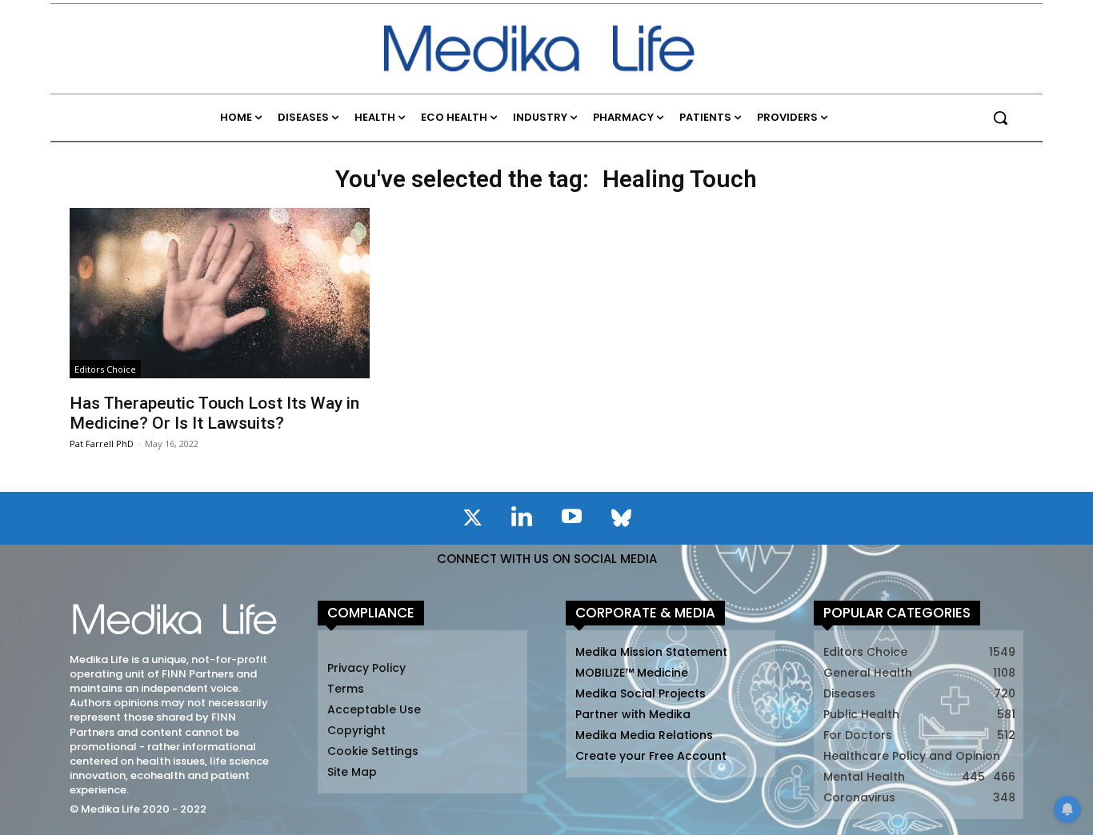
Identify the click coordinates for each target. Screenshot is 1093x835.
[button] (1000, 117)
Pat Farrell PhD (102, 443)
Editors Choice (105, 369)
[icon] (472, 520)
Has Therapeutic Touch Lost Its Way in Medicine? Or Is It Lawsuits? (214, 413)
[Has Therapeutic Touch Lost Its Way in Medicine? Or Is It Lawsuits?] (219, 293)
